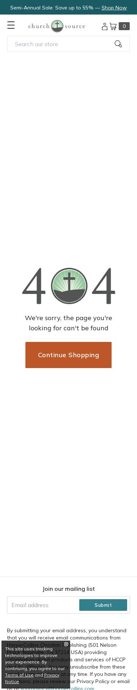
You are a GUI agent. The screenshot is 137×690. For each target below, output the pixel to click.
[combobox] (68, 44)
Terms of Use (19, 675)
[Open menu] (11, 25)
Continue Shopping (68, 355)
